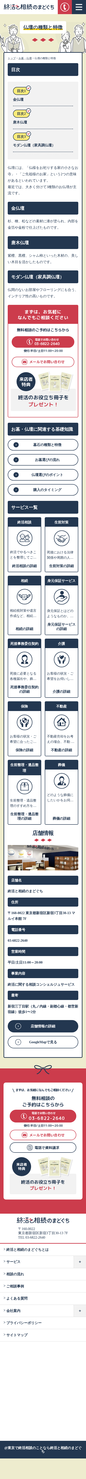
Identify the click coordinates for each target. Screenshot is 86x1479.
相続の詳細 (24, 629)
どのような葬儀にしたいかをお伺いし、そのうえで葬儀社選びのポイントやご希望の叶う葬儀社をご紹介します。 (60, 798)
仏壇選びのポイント (47, 475)
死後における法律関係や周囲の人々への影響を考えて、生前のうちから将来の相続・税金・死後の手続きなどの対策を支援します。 (60, 555)
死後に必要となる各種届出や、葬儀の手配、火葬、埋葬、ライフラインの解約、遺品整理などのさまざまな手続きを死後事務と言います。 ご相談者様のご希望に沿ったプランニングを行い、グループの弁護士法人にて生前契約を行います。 (23, 676)
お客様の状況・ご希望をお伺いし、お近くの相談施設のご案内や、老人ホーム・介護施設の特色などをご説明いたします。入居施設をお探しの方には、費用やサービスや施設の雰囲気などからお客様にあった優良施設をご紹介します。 (60, 676)
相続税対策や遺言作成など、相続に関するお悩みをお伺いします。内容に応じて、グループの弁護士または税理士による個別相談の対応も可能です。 (23, 614)
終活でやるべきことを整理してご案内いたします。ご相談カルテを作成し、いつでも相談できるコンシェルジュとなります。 (23, 555)
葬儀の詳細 (61, 818)
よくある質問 (17, 1298)
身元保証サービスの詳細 (61, 627)
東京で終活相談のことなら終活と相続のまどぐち (45, 1449)
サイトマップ (17, 1335)
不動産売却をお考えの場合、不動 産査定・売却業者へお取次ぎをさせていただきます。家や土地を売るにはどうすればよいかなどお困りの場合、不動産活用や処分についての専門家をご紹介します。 (60, 739)
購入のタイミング (47, 490)
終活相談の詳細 (24, 566)
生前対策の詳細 (61, 566)
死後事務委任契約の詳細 (24, 689)
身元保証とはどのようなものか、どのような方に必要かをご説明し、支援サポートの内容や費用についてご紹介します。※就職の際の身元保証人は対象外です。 (60, 614)
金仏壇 (18, 99)
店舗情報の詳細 (43, 1026)
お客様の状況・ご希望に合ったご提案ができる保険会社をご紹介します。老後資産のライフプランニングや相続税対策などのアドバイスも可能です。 (23, 739)
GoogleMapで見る (43, 1042)
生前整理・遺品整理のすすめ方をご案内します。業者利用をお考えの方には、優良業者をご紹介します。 (23, 803)
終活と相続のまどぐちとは (27, 1249)
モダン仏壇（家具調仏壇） (34, 145)
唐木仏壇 (20, 122)
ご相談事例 (15, 1286)
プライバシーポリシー (24, 1323)
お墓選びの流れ (47, 460)
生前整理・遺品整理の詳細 (24, 816)
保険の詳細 (24, 750)
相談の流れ (15, 1274)
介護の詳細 (61, 691)
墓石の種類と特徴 (47, 445)
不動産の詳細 (61, 750)
